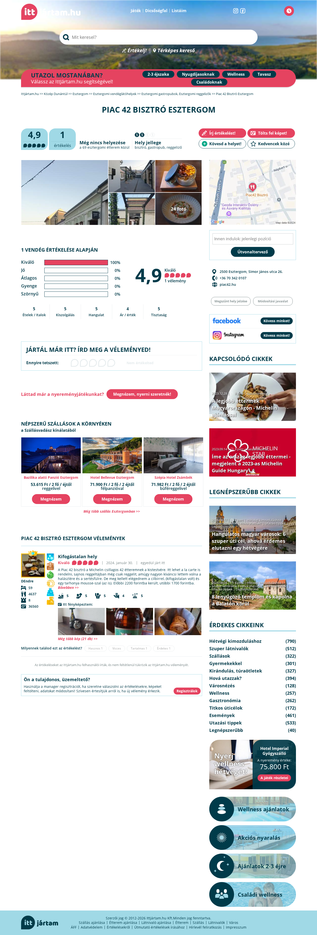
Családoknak (209, 82)
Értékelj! (137, 50)
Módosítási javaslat (273, 301)
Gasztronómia (257, 393)
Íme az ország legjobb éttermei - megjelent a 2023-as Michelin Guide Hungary (251, 463)
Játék (136, 10)
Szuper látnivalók (224, 523)
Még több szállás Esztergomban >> (111, 511)
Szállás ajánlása (92, 922)
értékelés (62, 138)
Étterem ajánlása (123, 922)
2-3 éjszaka (158, 74)
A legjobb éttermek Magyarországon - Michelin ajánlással (244, 408)
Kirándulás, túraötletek (235, 671)
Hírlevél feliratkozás (205, 927)
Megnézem (51, 499)
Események (222, 715)
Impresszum (236, 927)
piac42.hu (228, 284)
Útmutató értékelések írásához (159, 927)
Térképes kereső (176, 50)
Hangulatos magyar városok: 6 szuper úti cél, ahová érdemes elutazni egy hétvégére (249, 541)
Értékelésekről (118, 927)
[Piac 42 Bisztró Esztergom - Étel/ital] (129, 621)
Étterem (181, 922)
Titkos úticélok (275, 586)
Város (233, 922)
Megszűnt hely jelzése (230, 301)
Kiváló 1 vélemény (175, 275)
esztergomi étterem (103, 147)
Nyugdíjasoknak (198, 74)
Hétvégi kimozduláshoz (264, 520)
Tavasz (264, 74)
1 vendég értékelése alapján (59, 249)
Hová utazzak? (251, 523)
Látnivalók (216, 922)
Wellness (236, 74)
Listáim (179, 10)
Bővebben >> (68, 587)
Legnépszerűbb (223, 526)
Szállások (219, 656)
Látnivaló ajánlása (156, 922)
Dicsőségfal (156, 10)
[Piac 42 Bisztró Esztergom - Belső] (81, 621)
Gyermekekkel (225, 663)
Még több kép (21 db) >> (78, 638)
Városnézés (222, 685)
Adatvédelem (92, 927)
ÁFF (74, 927)
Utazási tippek (275, 523)
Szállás (198, 922)
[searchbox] (158, 37)
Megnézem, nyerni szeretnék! (142, 394)
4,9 (148, 275)
